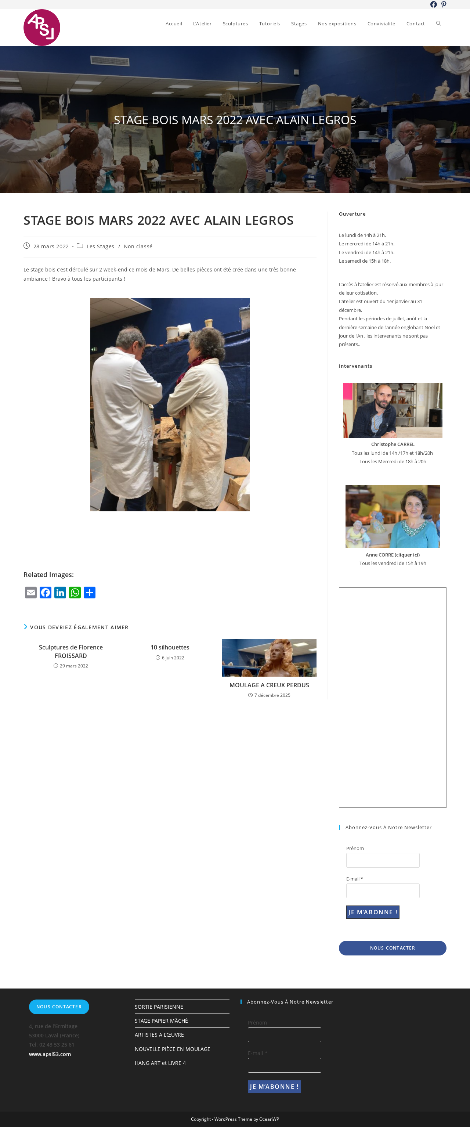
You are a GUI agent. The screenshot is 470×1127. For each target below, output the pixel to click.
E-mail (354, 878)
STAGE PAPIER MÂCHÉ (161, 1020)
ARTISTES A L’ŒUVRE (159, 1034)
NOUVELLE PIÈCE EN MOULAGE (172, 1048)
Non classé (138, 246)
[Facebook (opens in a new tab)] (433, 4)
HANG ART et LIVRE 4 (160, 1062)
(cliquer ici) (407, 554)
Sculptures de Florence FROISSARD (71, 651)
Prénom (355, 848)
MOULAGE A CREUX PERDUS (269, 685)
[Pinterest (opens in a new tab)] (442, 4)
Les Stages (101, 246)
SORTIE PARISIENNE (159, 1006)
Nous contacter (393, 948)
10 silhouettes (170, 647)
